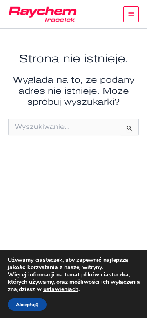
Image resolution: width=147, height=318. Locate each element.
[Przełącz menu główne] (131, 14)
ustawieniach (60, 289)
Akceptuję (27, 304)
